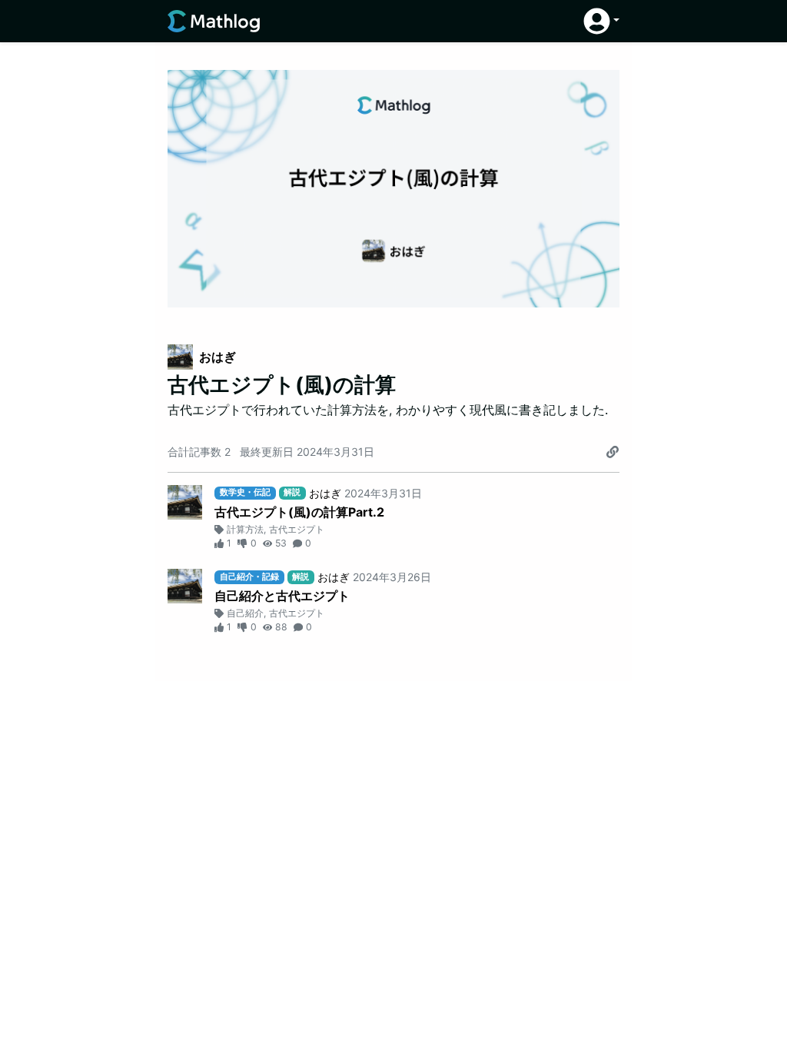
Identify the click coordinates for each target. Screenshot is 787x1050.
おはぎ (217, 356)
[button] (601, 21)
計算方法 (245, 529)
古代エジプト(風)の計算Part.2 (299, 512)
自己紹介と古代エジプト (282, 595)
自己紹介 (245, 613)
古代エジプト (296, 529)
